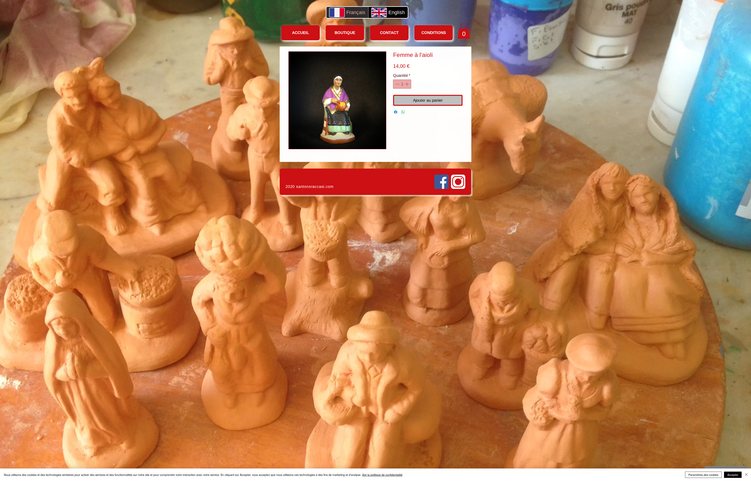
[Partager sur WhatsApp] (403, 112)
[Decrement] (397, 84)
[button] (463, 31)
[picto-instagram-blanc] (458, 182)
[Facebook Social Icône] (441, 182)
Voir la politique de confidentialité (382, 475)
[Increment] (407, 84)
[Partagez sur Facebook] (395, 112)
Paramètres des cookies (703, 475)
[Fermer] (746, 475)
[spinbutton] (402, 84)
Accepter (732, 475)
